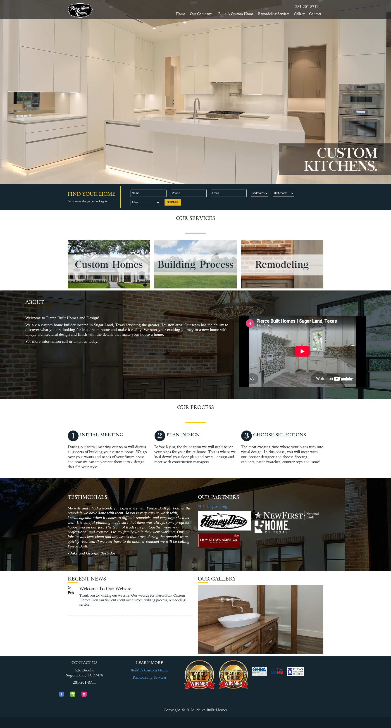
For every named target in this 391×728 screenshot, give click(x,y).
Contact (315, 13)
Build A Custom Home (235, 13)
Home (180, 13)
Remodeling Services (273, 13)
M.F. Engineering (212, 506)
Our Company (201, 13)
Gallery (299, 13)
